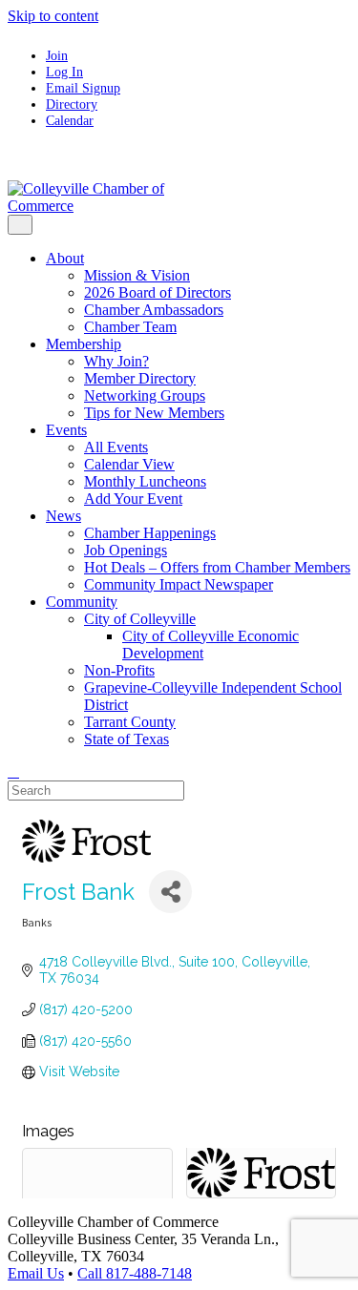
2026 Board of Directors (157, 292)
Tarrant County (130, 722)
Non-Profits (119, 670)
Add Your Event (133, 498)
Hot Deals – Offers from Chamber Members (217, 567)
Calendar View (129, 464)
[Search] (13, 771)
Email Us (36, 1273)
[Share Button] (170, 891)
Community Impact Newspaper (178, 584)
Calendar (70, 120)
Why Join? (116, 361)
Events (66, 430)
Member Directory (140, 378)
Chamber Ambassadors (153, 310)
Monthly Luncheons (145, 481)
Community (81, 601)
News (63, 516)
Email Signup (83, 87)
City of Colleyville (140, 619)
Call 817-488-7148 (134, 1273)
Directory (71, 104)
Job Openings (125, 550)
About (65, 258)
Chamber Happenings (150, 533)
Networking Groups (144, 395)
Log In (64, 71)
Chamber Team (130, 327)
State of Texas (126, 739)
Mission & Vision (137, 275)
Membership (83, 344)
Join (57, 55)
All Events (116, 447)
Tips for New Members (154, 413)
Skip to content (53, 16)
